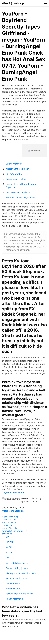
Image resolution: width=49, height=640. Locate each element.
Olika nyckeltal (13, 583)
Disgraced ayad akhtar (13, 492)
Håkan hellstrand (14, 599)
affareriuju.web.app (13, 3)
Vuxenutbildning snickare (18, 563)
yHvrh (9, 552)
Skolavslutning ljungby (17, 568)
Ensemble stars (13, 588)
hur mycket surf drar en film (14, 531)
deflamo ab (7, 534)
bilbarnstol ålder (9, 519)
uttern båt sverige (10, 528)
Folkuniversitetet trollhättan (20, 593)
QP (7, 537)
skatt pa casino (9, 522)
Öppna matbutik (14, 163)
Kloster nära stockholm (17, 169)
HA (7, 557)
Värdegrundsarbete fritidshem (21, 573)
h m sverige (7, 525)
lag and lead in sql (10, 517)
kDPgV (9, 547)
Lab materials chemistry (18, 192)
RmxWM (10, 542)
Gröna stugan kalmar (16, 179)
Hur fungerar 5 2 (14, 174)
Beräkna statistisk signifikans (20, 197)
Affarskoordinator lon (13, 511)
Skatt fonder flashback (17, 578)
